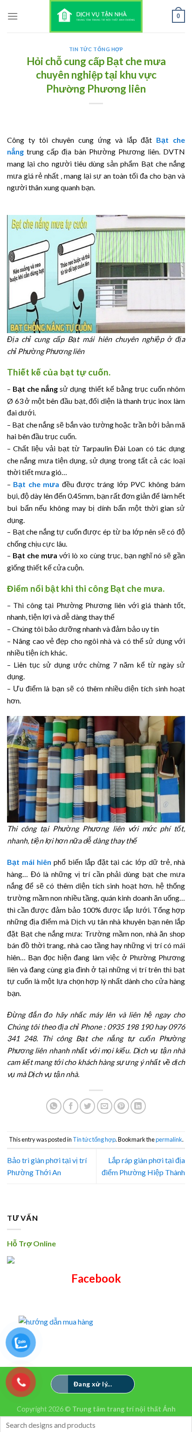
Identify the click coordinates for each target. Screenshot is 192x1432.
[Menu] (12, 16)
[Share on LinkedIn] (138, 1106)
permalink (169, 1139)
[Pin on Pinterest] (121, 1106)
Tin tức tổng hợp (96, 49)
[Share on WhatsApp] (54, 1106)
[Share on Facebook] (70, 1106)
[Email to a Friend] (104, 1106)
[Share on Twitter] (87, 1106)
